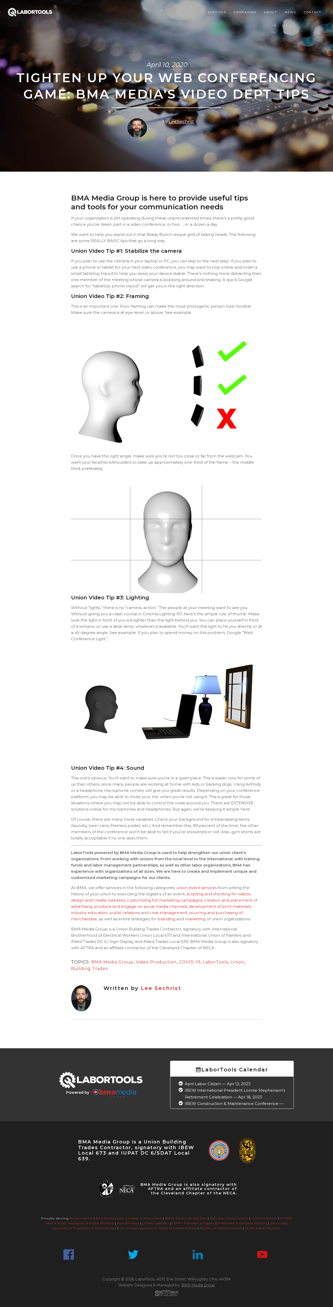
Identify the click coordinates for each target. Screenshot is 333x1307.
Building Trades (89, 968)
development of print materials (220, 906)
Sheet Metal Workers (263, 1228)
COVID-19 (190, 962)
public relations (125, 912)
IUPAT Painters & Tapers (193, 1223)
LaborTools (215, 962)
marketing (195, 918)
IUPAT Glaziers (264, 1218)
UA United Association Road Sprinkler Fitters (158, 1228)
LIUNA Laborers (155, 1223)
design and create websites (98, 900)
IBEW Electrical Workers (186, 1218)
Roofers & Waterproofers (221, 1228)
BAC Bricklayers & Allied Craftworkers (129, 1218)
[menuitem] (217, 12)
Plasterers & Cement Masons (242, 1223)
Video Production (156, 962)
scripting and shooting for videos (218, 893)
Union (237, 962)
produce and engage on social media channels (140, 906)
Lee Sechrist (181, 121)
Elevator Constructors (229, 1218)
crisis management (168, 912)
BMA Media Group (112, 962)
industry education (89, 912)
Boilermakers (81, 1218)
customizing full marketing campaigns (164, 900)
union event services (196, 887)
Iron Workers (128, 1223)
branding (166, 918)
